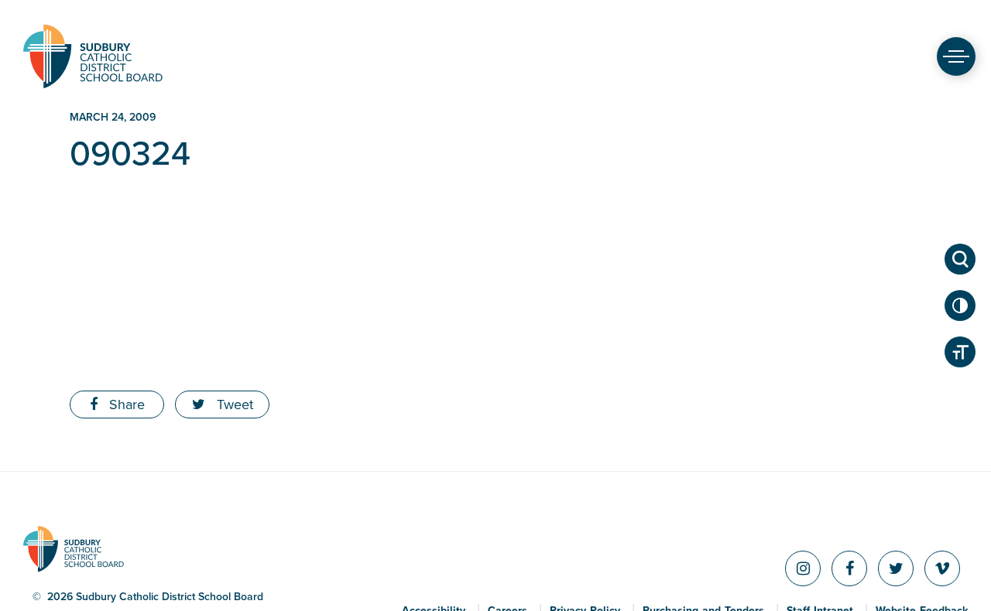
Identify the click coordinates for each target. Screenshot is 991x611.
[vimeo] (942, 568)
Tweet (233, 404)
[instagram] (803, 568)
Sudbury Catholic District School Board (93, 56)
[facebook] (849, 568)
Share (125, 404)
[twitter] (896, 568)
